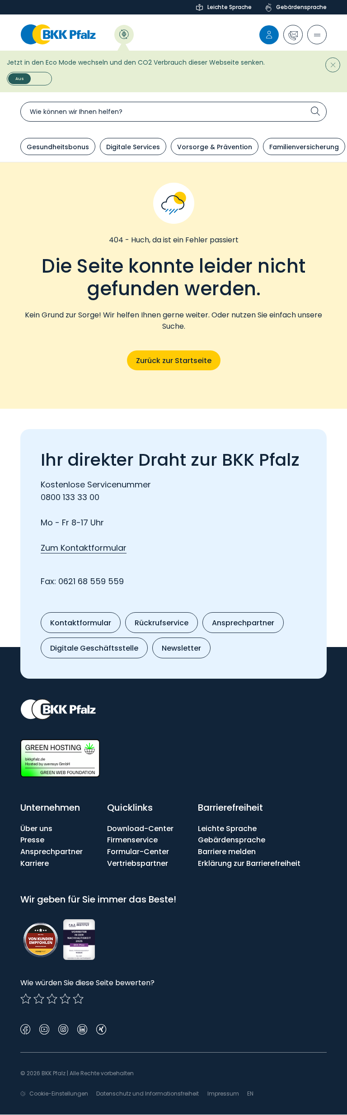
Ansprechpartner (51, 851)
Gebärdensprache (301, 7)
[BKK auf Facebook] (25, 1029)
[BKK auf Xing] (101, 1029)
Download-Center (140, 828)
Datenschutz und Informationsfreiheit (147, 1093)
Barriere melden (227, 851)
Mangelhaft (25, 998)
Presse (32, 840)
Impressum (223, 1093)
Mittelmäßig (38, 998)
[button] (293, 34)
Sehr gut (78, 998)
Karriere (34, 863)
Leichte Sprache (229, 7)
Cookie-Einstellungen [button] (58, 1093)
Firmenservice (132, 840)
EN (250, 1093)
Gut (52, 998)
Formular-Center (138, 851)
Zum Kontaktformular (84, 547)
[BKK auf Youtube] (44, 1029)
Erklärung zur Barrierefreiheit (249, 863)
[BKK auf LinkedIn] (82, 1029)
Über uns (36, 828)
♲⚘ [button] (124, 34)
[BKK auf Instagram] (63, 1029)
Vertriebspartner (137, 863)
